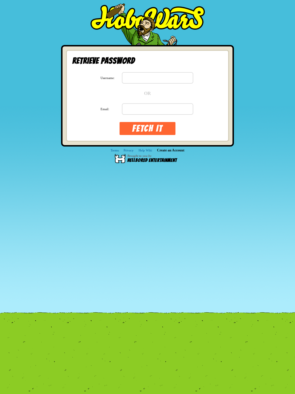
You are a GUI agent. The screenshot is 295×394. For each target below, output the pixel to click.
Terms (115, 150)
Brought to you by (152, 158)
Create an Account (170, 150)
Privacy (129, 150)
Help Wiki (145, 150)
